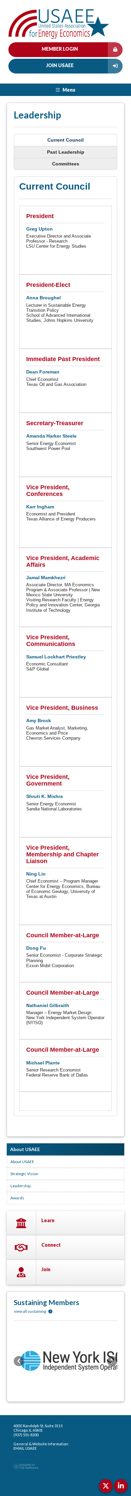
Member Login (60, 49)
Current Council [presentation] (65, 140)
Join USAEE (60, 65)
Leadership (20, 1185)
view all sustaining (30, 1311)
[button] (19, 1361)
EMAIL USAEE (25, 1448)
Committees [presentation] (65, 163)
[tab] (65, 140)
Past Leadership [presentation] (65, 152)
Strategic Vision (24, 1173)
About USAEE (22, 1161)
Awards (17, 1197)
